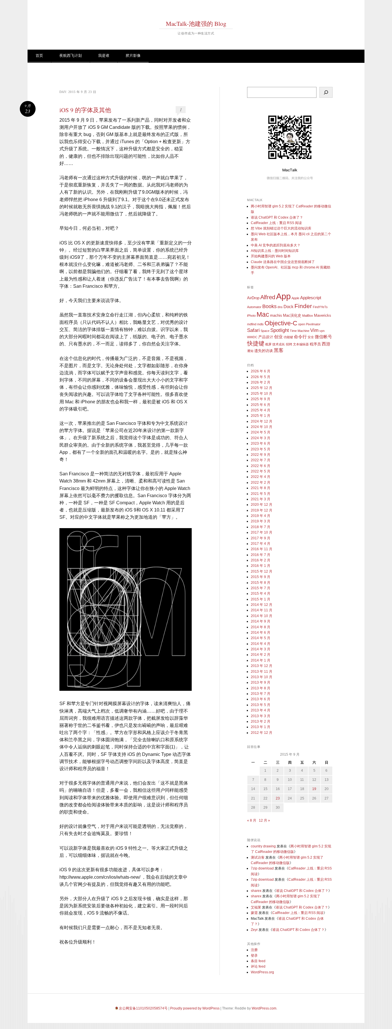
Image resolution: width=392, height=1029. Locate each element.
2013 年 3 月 (260, 716)
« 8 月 (251, 820)
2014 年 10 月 (261, 616)
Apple (295, 298)
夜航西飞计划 (70, 55)
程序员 (315, 344)
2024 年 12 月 (261, 421)
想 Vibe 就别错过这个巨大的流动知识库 (281, 228)
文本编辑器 (301, 344)
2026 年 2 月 (260, 382)
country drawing (263, 846)
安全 (311, 337)
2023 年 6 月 (260, 443)
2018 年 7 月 (260, 527)
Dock (289, 306)
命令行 (300, 336)
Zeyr (254, 930)
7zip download (262, 868)
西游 (326, 343)
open (301, 324)
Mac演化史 (292, 315)
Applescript (310, 297)
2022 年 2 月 (260, 483)
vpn (322, 330)
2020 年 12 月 (261, 505)
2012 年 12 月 (261, 733)
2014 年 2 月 (260, 655)
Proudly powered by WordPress (195, 1008)
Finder (303, 306)
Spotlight (279, 330)
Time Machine (299, 330)
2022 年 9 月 (260, 455)
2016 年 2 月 (260, 560)
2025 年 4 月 (260, 410)
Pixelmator (313, 324)
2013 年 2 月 (260, 721)
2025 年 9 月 (260, 399)
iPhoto (251, 315)
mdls (260, 324)
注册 (254, 950)
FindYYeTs (320, 307)
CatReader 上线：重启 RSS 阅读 (276, 223)
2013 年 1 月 (260, 727)
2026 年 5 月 (260, 377)
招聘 (289, 344)
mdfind (251, 324)
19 (314, 789)
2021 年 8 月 (260, 488)
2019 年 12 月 (261, 510)
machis (276, 315)
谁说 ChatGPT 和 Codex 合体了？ (277, 217)
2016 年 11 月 (261, 549)
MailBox (307, 315)
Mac (263, 314)
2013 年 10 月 (261, 677)
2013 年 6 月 (260, 699)
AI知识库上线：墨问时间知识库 (275, 251)
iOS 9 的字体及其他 (85, 110)
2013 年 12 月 (261, 666)
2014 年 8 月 (260, 627)
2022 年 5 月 (260, 471)
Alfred (267, 297)
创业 (278, 336)
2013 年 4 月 (260, 710)
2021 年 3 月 (260, 499)
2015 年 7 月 (260, 588)
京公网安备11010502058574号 (143, 1008)
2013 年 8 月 (260, 688)
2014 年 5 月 (260, 638)
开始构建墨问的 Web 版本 (271, 256)
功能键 (288, 337)
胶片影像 (133, 55)
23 (278, 798)
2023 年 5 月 (260, 449)
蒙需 (254, 913)
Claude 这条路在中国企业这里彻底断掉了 (283, 262)
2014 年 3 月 (260, 649)
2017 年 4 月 (260, 544)
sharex (256, 891)
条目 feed (258, 961)
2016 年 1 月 (260, 566)
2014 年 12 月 (261, 605)
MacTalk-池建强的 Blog (196, 24)
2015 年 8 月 (260, 583)
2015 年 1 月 (260, 599)
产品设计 (265, 337)
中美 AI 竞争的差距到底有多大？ (275, 245)
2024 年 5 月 (260, 432)
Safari (253, 330)
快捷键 (255, 343)
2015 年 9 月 (260, 577)
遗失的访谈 (263, 351)
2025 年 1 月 (260, 416)
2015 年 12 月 (261, 571)
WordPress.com (264, 1008)
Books (269, 306)
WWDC (252, 337)
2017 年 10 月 (261, 532)
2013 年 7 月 (260, 694)
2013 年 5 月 (260, 705)
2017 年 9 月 (260, 538)
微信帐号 (323, 336)
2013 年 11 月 (261, 672)
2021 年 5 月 (260, 494)
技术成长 (278, 344)
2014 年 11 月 (261, 610)
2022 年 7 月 (260, 460)
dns (280, 307)
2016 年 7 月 (260, 555)
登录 (254, 956)
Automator (254, 307)
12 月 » (264, 820)
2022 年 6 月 (260, 466)
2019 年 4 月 (260, 516)
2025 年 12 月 (261, 388)
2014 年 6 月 (260, 633)
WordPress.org (262, 972)
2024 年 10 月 (261, 427)
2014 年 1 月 (260, 660)
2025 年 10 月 (261, 394)
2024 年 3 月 (260, 438)
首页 (39, 55)
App (283, 296)
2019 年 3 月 (260, 521)
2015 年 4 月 (260, 594)
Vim (314, 330)
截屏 (268, 344)
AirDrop (253, 298)
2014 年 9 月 (260, 621)
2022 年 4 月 (260, 477)
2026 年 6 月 (260, 371)
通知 (250, 351)
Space (265, 330)
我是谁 (103, 55)
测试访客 (258, 857)
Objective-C (281, 323)
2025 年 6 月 (260, 405)
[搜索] (326, 92)
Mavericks (322, 315)
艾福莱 (256, 907)
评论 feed (258, 966)
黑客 (279, 350)
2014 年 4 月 (260, 644)
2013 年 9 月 (260, 682)
